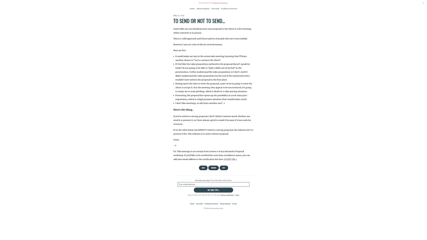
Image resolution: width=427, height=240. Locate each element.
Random (213, 168)
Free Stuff (215, 9)
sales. (237, 195)
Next (224, 168)
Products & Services (229, 9)
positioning (229, 195)
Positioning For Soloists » (220, 3)
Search (234, 203)
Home (192, 9)
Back (203, 168)
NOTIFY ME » (230, 159)
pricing (223, 195)
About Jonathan (203, 9)
